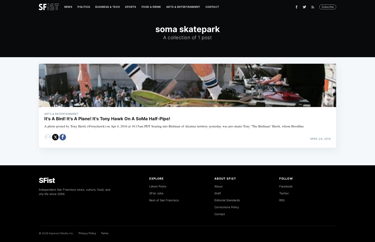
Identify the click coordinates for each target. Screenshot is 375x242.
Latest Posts (157, 186)
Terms (104, 233)
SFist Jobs (156, 193)
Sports (130, 6)
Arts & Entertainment (183, 6)
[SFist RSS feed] (314, 7)
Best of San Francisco (164, 200)
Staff (217, 193)
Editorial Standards (227, 200)
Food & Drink (151, 6)
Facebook (286, 186)
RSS (282, 200)
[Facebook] (296, 7)
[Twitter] (304, 7)
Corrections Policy (226, 207)
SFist (47, 180)
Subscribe (328, 6)
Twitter (284, 193)
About (218, 186)
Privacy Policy (87, 233)
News (68, 6)
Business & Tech (107, 6)
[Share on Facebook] (62, 137)
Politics (83, 6)
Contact (212, 6)
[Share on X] (55, 137)
